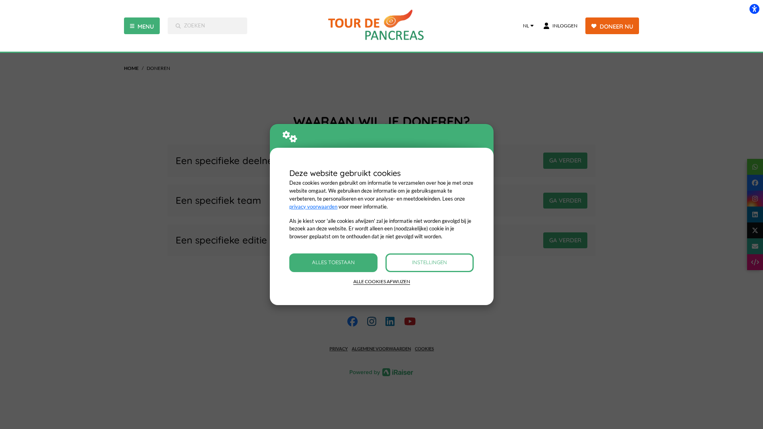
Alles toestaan (333, 262)
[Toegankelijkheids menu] (754, 9)
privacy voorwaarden (313, 206)
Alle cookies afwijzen (381, 281)
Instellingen (429, 262)
